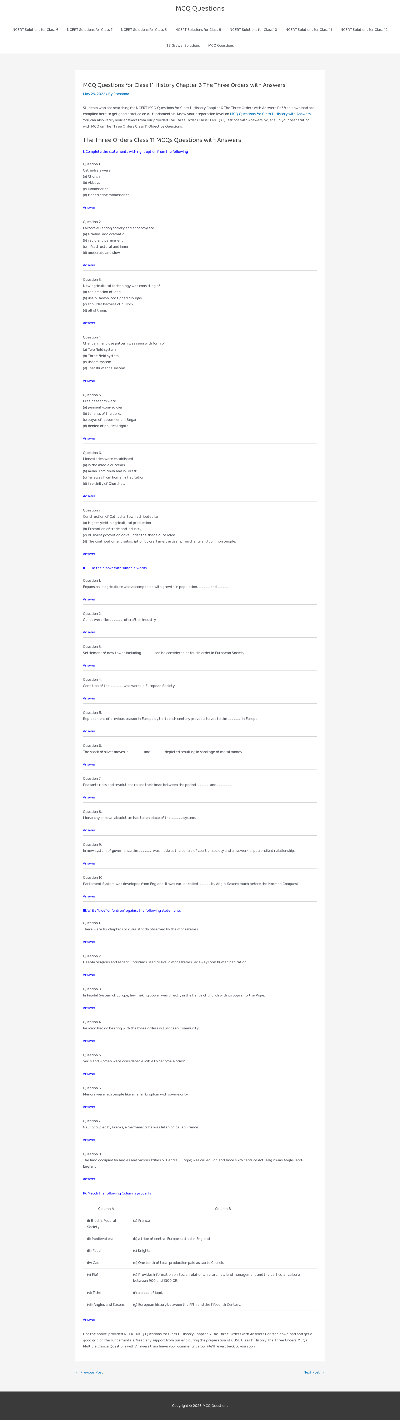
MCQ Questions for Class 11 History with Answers (270, 114)
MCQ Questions (200, 8)
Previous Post (89, 1372)
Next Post (314, 1372)
